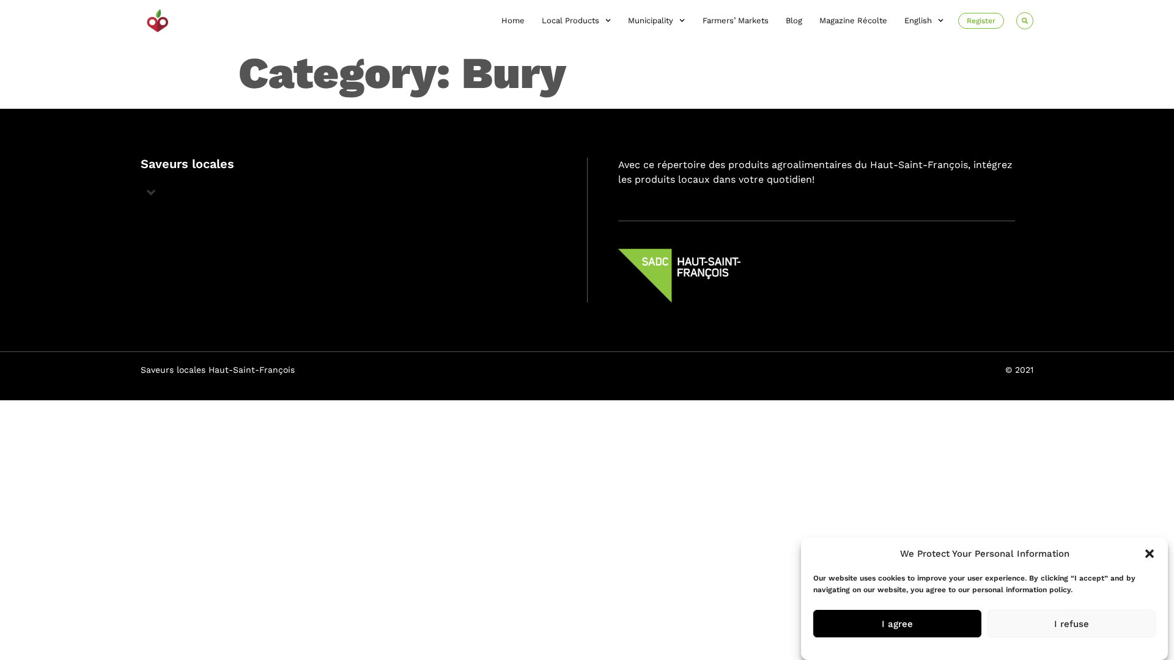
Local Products (570, 20)
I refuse (1071, 623)
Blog (794, 20)
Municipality (650, 20)
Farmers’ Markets (736, 20)
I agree (897, 623)
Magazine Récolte (853, 20)
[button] (1149, 554)
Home (513, 20)
